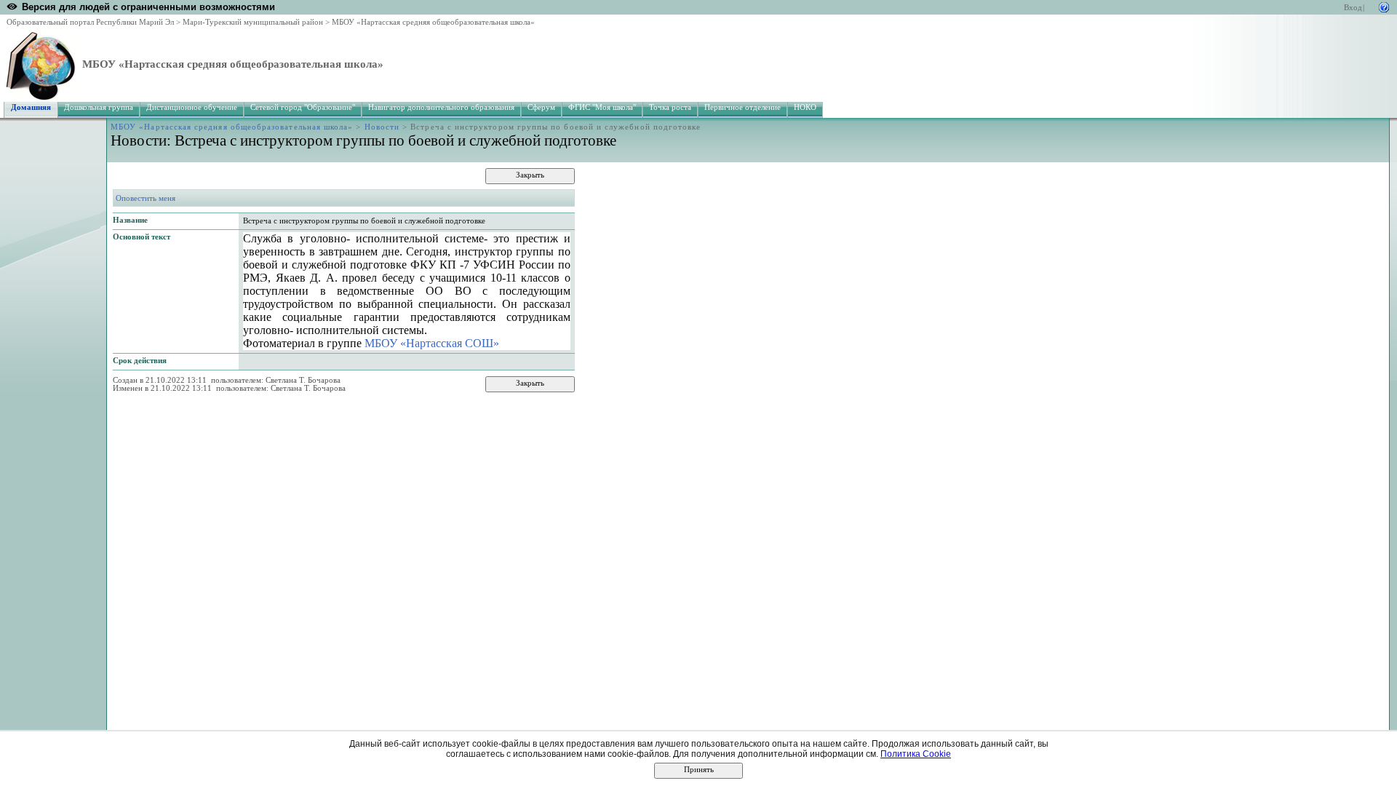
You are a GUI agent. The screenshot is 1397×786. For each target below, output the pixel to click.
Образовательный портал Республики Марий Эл (90, 22)
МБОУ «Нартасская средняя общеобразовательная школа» (433, 22)
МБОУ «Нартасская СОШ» (432, 343)
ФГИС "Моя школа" (602, 107)
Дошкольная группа (98, 107)
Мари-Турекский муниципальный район (253, 22)
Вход (1353, 8)
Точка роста (670, 107)
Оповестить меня (145, 198)
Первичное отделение (742, 107)
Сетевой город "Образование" (302, 107)
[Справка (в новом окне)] (1384, 6)
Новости (382, 127)
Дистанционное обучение (191, 107)
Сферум (541, 107)
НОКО (805, 107)
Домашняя (31, 107)
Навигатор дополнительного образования (441, 107)
